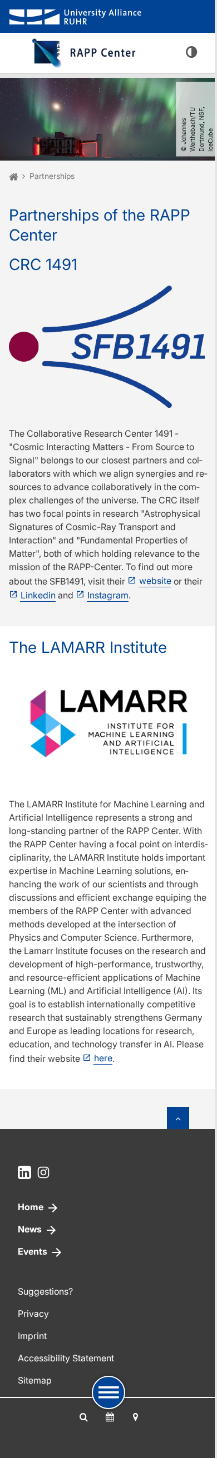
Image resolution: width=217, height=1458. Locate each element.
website (155, 580)
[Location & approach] (135, 1417)
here (103, 1057)
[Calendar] (110, 1417)
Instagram (108, 595)
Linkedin (38, 595)
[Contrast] (191, 52)
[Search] (84, 1417)
